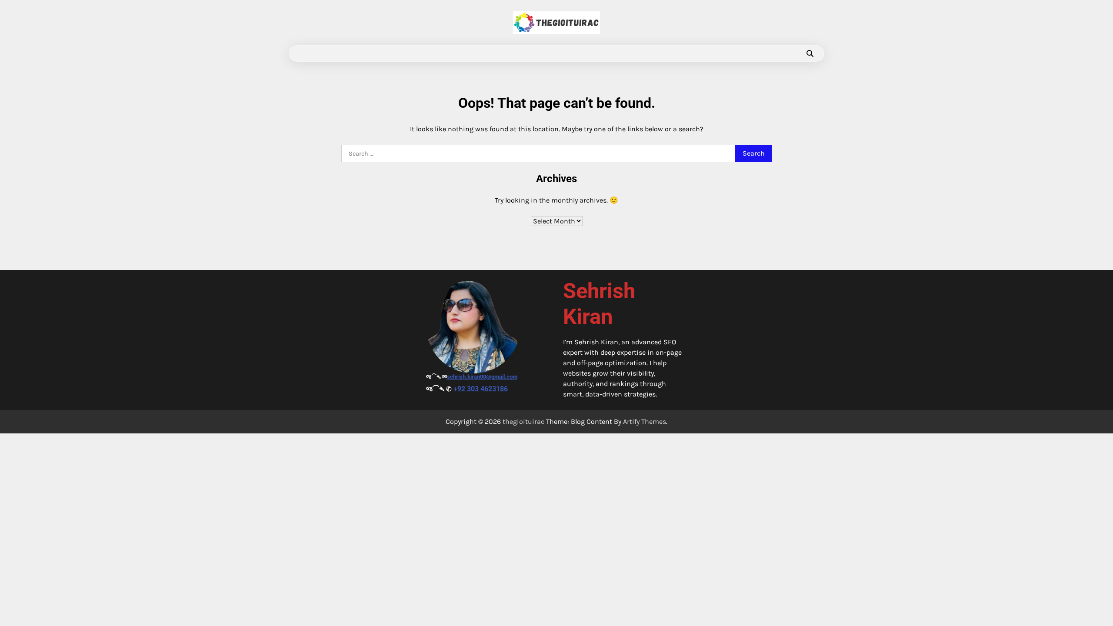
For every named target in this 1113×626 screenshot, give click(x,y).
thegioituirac (523, 421)
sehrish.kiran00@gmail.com (482, 376)
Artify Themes (644, 421)
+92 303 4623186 (480, 389)
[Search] (810, 53)
